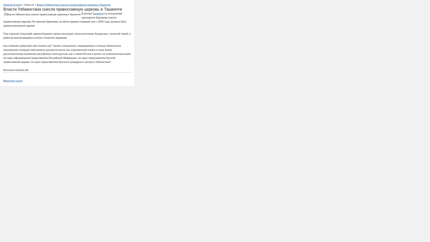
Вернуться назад (13, 81)
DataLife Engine (12, 5)
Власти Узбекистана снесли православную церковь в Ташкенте (74, 5)
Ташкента (98, 13)
